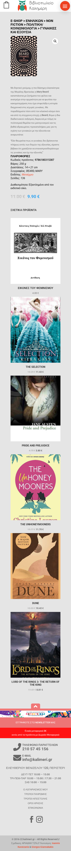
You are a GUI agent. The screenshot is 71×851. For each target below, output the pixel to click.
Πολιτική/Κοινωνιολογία (27, 26)
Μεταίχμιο (27, 174)
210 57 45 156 (35, 749)
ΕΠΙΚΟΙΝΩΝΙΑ (35, 808)
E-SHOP (16, 21)
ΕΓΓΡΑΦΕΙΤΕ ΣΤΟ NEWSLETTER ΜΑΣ (35, 722)
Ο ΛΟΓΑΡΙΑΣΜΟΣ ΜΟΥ (35, 789)
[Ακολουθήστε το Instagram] (39, 819)
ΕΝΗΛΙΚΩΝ (34, 21)
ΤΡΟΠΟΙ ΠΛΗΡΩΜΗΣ (35, 794)
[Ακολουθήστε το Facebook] (31, 819)
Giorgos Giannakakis (42, 847)
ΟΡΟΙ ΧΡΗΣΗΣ (35, 803)
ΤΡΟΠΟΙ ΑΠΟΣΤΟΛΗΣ (35, 798)
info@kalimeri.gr (37, 759)
